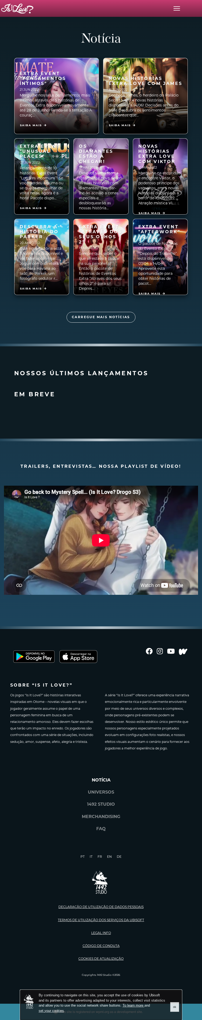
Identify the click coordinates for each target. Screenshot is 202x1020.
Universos (101, 792)
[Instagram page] (160, 651)
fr (100, 857)
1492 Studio (101, 804)
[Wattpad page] (183, 651)
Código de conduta (101, 946)
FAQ (101, 828)
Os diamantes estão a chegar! (96, 154)
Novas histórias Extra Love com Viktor (157, 154)
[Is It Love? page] (17, 8)
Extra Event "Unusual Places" (40, 151)
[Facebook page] (149, 651)
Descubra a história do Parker (39, 231)
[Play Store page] (34, 656)
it (91, 857)
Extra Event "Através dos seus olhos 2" (100, 234)
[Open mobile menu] (176, 8)
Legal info (101, 933)
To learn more (133, 1005)
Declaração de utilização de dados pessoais (101, 907)
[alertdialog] (101, 1005)
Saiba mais (31, 125)
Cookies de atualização (101, 959)
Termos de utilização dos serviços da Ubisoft (101, 920)
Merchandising (101, 816)
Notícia (101, 780)
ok (174, 1006)
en (109, 857)
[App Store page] (81, 656)
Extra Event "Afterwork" (159, 229)
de (119, 857)
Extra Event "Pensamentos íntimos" (43, 78)
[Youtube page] (171, 651)
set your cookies (51, 1011)
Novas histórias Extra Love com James (145, 81)
